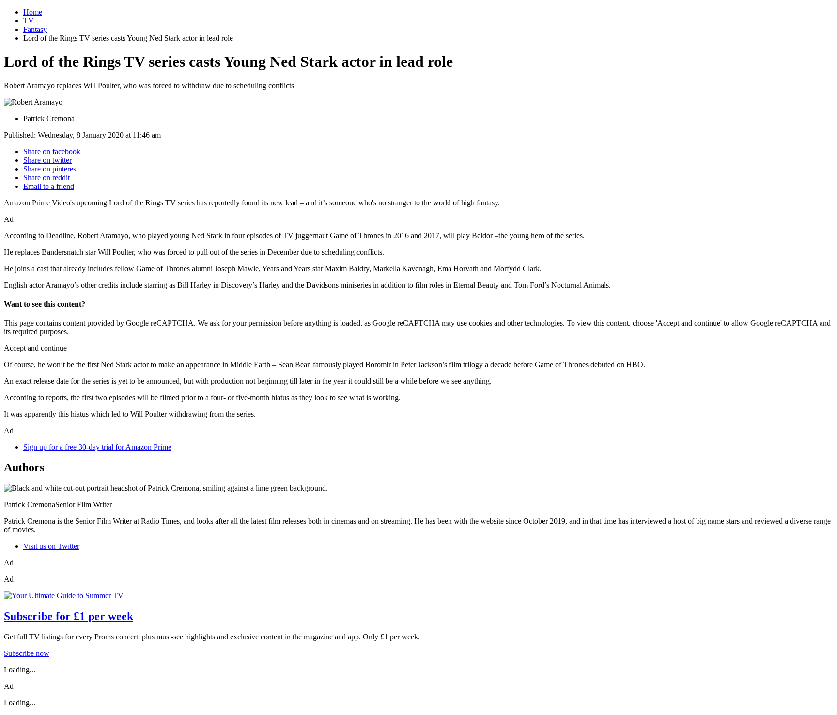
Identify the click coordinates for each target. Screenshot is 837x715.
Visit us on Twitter (51, 546)
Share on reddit (46, 177)
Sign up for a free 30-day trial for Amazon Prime (97, 447)
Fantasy (35, 29)
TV (28, 20)
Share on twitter (47, 160)
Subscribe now (26, 653)
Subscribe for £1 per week (68, 616)
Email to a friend (48, 186)
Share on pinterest (50, 169)
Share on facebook (51, 151)
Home (32, 12)
